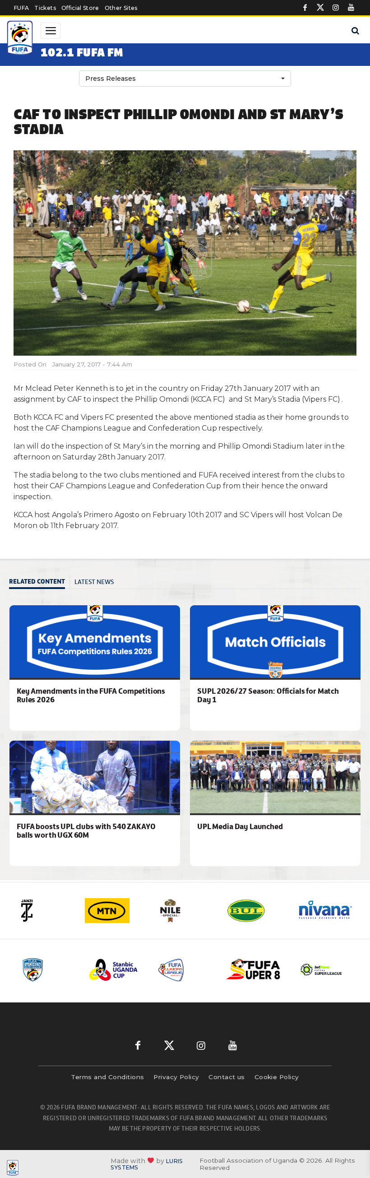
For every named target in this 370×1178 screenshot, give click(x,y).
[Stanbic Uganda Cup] (116, 969)
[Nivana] (326, 910)
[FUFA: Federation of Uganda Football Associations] (21, 39)
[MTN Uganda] (114, 910)
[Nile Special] (185, 910)
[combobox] (185, 78)
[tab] (39, 582)
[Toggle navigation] (50, 31)
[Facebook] (305, 8)
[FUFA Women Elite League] (48, 969)
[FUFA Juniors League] (185, 969)
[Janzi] (44, 910)
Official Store (80, 8)
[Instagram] (335, 8)
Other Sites (121, 8)
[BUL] (255, 910)
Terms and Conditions (107, 1077)
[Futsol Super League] (322, 970)
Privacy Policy (176, 1077)
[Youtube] (351, 8)
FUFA (21, 8)
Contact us (226, 1077)
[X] (320, 8)
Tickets (45, 8)
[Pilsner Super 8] (253, 970)
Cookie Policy (276, 1077)
